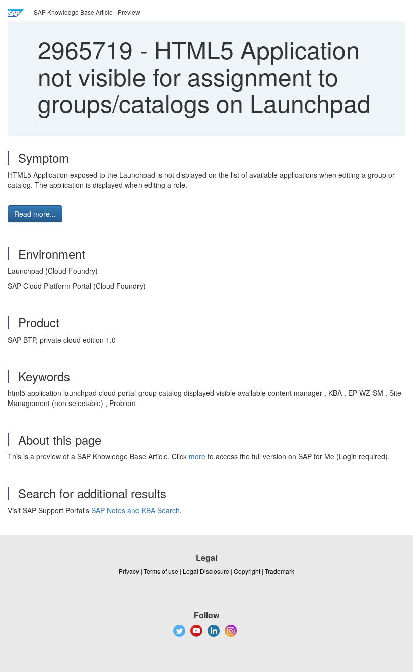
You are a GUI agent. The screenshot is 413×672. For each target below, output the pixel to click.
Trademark (279, 571)
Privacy (129, 571)
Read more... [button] (35, 214)
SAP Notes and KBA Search (135, 510)
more (197, 456)
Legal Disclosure (206, 571)
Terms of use (161, 571)
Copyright (247, 571)
